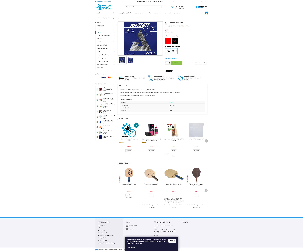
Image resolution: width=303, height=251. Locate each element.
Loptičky (99, 42)
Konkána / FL (145, 205)
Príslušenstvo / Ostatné (102, 61)
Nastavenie (131, 247)
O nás (149, 1)
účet (109, 1)
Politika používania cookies (104, 238)
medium (166, 154)
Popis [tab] (120, 85)
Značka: (186, 26)
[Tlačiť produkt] (196, 62)
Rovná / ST (151, 205)
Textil (98, 51)
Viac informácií (138, 243)
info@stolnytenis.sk (133, 225)
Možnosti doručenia (170, 58)
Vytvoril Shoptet (100, 249)
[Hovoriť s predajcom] (200, 62)
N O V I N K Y (100, 68)
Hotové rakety (100, 39)
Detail (173, 150)
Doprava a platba (158, 1)
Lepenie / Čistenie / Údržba (103, 35)
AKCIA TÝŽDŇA (100, 26)
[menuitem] (99, 13)
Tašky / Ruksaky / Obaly (102, 48)
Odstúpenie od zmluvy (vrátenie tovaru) (106, 243)
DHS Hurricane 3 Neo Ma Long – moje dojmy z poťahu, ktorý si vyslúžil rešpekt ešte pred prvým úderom (165, 231)
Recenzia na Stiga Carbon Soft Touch (163, 225)
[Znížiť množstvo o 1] (169, 63)
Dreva (98, 29)
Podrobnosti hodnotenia (176, 26)
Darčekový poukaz (101, 58)
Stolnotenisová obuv (102, 45)
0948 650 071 (131, 229)
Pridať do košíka (176, 62)
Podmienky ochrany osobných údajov (106, 235)
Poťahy (98, 32)
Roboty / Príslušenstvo (102, 64)
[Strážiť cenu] (204, 62)
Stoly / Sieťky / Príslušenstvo (104, 55)
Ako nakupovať (141, 1)
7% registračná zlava (102, 240)
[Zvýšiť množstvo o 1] (169, 62)
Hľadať (161, 6)
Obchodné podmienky (102, 233)
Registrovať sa (98, 1)
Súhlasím (172, 241)
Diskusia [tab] (127, 85)
